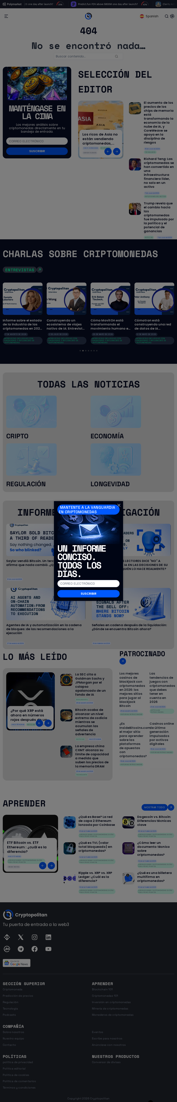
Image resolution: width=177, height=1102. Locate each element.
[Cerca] (119, 505)
